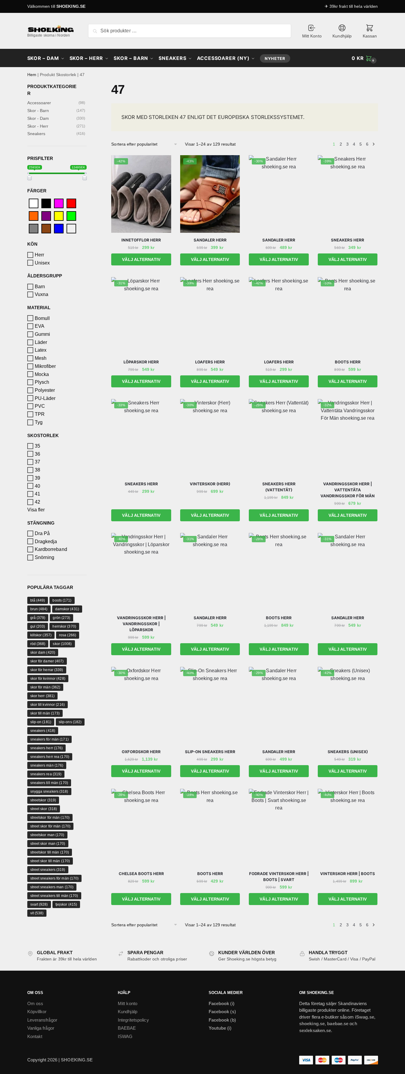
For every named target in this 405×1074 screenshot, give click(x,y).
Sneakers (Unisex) (348, 751)
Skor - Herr (38, 126)
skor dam (42, 652)
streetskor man (47, 835)
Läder (41, 342)
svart (39, 904)
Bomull (42, 318)
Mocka (42, 374)
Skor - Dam (38, 118)
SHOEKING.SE (70, 6)
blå (37, 600)
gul (37, 626)
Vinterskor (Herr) (210, 483)
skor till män (45, 713)
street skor (43, 809)
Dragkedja (46, 541)
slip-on (40, 722)
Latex (41, 350)
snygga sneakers (49, 791)
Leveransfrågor (42, 1019)
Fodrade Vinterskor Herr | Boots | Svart (279, 876)
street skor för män (50, 826)
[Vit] (33, 203)
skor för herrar (46, 670)
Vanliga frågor (40, 1028)
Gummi (42, 334)
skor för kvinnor (47, 678)
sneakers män (47, 765)
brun (39, 609)
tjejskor (66, 904)
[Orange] (33, 215)
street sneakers (47, 870)
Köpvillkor (37, 1011)
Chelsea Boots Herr (141, 873)
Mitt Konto (312, 36)
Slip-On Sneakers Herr (210, 751)
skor (62, 644)
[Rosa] (58, 203)
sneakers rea (46, 774)
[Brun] (46, 228)
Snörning (45, 557)
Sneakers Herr (347, 240)
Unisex (42, 262)
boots (61, 600)
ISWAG (125, 1036)
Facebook (219, 1003)
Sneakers (36, 133)
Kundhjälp (342, 36)
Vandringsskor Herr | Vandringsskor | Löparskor (141, 623)
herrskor (64, 626)
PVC (40, 406)
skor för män (45, 687)
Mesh (40, 358)
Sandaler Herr (210, 240)
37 (37, 461)
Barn (40, 286)
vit (37, 913)
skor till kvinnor (47, 705)
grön (61, 618)
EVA (39, 326)
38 (37, 469)
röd (38, 644)
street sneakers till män (54, 896)
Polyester (45, 390)
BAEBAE (127, 1028)
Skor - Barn (38, 110)
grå (38, 618)
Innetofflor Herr (141, 240)
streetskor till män (49, 852)
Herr (39, 254)
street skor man (47, 844)
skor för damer (47, 661)
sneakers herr (46, 748)
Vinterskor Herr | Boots (347, 873)
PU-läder (45, 398)
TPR (40, 414)
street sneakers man (52, 887)
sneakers (42, 731)
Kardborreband (51, 549)
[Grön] (71, 215)
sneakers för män (49, 739)
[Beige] (71, 228)
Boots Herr (348, 361)
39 (37, 478)
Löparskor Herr (141, 361)
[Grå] (33, 228)
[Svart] (46, 203)
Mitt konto (127, 1003)
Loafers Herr (210, 361)
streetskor (43, 800)
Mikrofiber (45, 366)
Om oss (35, 1003)
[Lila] (46, 215)
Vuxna (42, 294)
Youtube (217, 1028)
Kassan (370, 36)
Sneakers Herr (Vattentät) (279, 486)
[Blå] (58, 228)
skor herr (42, 696)
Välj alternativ (141, 259)
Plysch (42, 382)
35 (37, 445)
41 (37, 493)
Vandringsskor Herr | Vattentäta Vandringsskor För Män (347, 489)
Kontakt (35, 1036)
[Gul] (58, 215)
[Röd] (71, 203)
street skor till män (50, 861)
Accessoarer (39, 102)
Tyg (39, 422)
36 (37, 454)
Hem (31, 74)
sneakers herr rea (49, 757)
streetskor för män (50, 817)
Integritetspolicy (133, 1019)
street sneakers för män (54, 878)
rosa (67, 635)
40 (37, 485)
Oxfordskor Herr (141, 751)
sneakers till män (49, 783)
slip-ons (70, 722)
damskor (67, 609)
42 (37, 501)
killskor (41, 635)
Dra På (42, 533)
